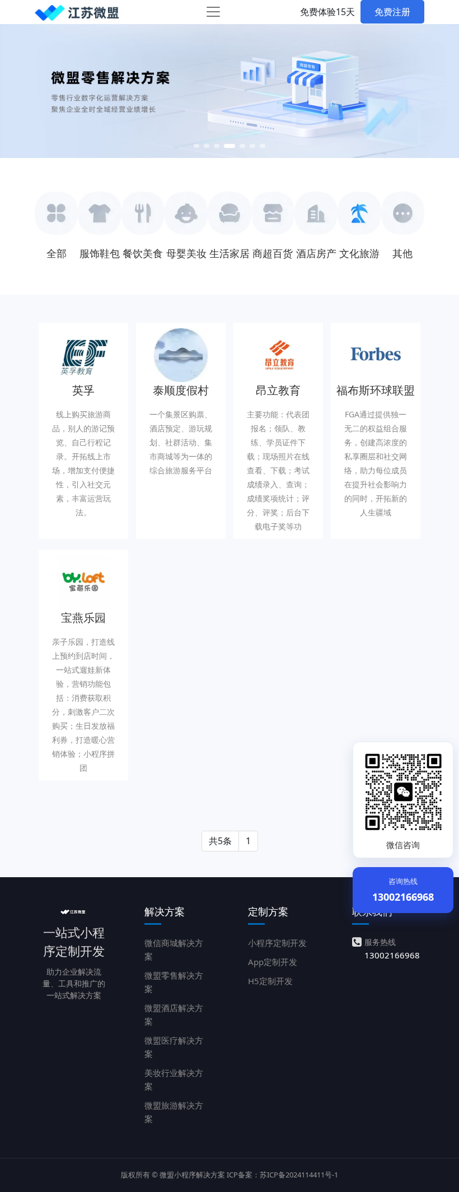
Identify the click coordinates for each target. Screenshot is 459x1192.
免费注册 (392, 12)
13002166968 (392, 955)
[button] (196, 144)
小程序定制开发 (277, 942)
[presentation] (51, 84)
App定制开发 (272, 961)
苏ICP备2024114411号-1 (299, 1175)
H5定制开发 (270, 980)
